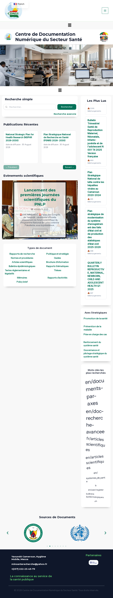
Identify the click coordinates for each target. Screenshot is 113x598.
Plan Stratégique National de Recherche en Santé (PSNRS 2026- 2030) (57, 137)
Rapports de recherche (22, 253)
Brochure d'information (57, 262)
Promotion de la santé (95, 318)
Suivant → (69, 167)
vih (95, 501)
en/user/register (96, 489)
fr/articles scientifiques (95, 444)
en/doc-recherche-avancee (95, 421)
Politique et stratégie (57, 253)
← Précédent (11, 167)
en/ (96, 473)
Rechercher (67, 107)
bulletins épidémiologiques (95, 495)
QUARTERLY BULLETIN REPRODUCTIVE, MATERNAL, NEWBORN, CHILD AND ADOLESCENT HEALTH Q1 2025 (96, 276)
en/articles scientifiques (94, 462)
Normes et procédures (22, 258)
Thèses (57, 270)
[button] (70, 25)
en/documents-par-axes (95, 392)
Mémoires (22, 277)
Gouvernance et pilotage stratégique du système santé (95, 353)
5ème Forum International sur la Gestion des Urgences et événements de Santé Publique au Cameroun (45, 198)
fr (96, 485)
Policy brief (22, 282)
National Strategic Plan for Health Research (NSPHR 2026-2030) (20, 137)
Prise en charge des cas (95, 334)
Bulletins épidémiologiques (22, 266)
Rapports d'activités (57, 277)
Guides (57, 258)
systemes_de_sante (95, 479)
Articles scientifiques (22, 262)
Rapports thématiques (57, 266)
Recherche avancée (65, 114)
